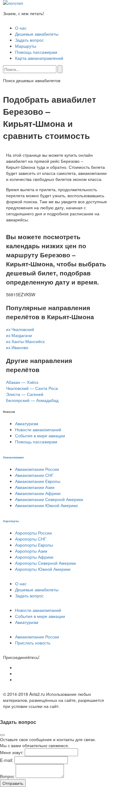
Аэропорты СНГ (30, 539)
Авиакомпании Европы (37, 481)
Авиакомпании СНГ (34, 475)
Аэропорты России (33, 533)
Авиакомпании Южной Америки (46, 505)
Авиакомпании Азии (35, 487)
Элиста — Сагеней (24, 394)
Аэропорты (11, 521)
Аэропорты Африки (34, 557)
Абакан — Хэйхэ (22, 382)
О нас (21, 28)
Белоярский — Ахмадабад (32, 400)
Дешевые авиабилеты (36, 34)
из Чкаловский (20, 329)
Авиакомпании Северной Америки (49, 499)
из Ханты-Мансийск (25, 341)
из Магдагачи (19, 335)
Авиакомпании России (37, 469)
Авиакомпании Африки (38, 493)
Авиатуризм (26, 423)
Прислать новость (32, 643)
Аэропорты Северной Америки (45, 563)
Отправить (12, 783)
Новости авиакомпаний (38, 429)
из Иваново (17, 347)
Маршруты (25, 46)
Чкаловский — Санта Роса (32, 388)
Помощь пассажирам (36, 52)
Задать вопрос (29, 40)
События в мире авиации (40, 435)
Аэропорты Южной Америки (43, 569)
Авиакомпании (13, 457)
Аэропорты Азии (31, 551)
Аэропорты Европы (34, 545)
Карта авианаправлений (39, 58)
